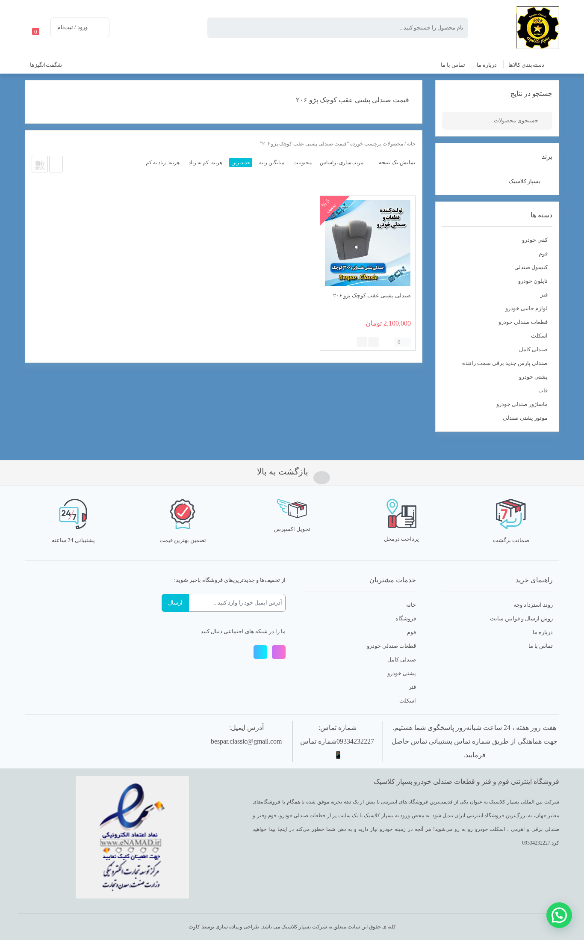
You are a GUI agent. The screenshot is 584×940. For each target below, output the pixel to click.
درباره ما (543, 632)
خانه (411, 144)
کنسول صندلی (531, 267)
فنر (544, 294)
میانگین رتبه (271, 163)
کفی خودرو (535, 240)
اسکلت (539, 335)
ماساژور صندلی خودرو (522, 404)
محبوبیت (302, 163)
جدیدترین (240, 163)
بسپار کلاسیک (524, 181)
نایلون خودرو (533, 281)
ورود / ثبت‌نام (72, 27)
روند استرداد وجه (533, 605)
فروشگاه (405, 618)
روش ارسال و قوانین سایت (521, 618)
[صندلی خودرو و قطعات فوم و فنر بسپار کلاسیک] (537, 27)
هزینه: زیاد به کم (163, 163)
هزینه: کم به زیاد (205, 163)
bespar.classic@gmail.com (246, 741)
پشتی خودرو (533, 377)
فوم (543, 253)
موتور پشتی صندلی (525, 418)
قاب (543, 390)
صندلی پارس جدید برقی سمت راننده (505, 363)
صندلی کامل (533, 349)
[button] (559, 915)
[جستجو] (546, 121)
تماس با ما (540, 646)
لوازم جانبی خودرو (526, 308)
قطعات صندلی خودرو (523, 322)
